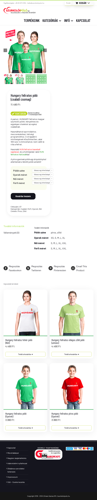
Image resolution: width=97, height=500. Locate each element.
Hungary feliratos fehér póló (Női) (18, 341)
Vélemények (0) (11, 232)
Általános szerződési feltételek (15, 470)
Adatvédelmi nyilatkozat (17, 463)
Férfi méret (19, 183)
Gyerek (35, 209)
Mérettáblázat (13, 453)
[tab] (15, 226)
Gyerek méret (20, 174)
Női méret (18, 178)
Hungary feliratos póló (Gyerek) (15, 415)
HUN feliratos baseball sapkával (25, 150)
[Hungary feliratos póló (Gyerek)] (25, 386)
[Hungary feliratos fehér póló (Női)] (25, 313)
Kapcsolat (11, 448)
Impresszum (12, 477)
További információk (14, 226)
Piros (20, 211)
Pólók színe (19, 170)
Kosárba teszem (23, 196)
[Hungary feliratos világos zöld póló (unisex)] (71, 313)
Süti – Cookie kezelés (16, 482)
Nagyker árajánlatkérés (16, 458)
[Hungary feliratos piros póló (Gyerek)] (71, 386)
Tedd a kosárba (24, 354)
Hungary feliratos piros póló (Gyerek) (64, 415)
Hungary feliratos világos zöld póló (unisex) (67, 341)
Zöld (24, 211)
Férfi (29, 209)
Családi (24, 209)
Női (40, 209)
